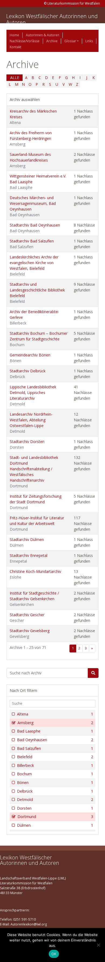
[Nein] (98, 945)
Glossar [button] (70, 41)
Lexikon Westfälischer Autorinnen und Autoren (52, 19)
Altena (55, 714)
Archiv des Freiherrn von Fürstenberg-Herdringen (31, 138)
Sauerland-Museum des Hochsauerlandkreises (30, 160)
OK (54, 954)
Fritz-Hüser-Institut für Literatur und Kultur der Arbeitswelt (37, 523)
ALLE (14, 77)
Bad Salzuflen (55, 748)
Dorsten (55, 808)
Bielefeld (55, 756)
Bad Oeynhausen (55, 739)
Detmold (55, 799)
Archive (52, 41)
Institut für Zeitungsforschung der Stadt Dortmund (35, 502)
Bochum (55, 773)
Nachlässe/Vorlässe (25, 41)
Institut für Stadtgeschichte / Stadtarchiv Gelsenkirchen (34, 598)
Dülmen (55, 825)
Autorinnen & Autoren (42, 35)
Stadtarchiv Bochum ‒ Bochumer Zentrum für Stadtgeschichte (39, 339)
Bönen (55, 782)
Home (14, 35)
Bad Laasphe (55, 731)
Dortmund (55, 816)
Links (89, 41)
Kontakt (15, 47)
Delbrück (55, 791)
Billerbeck (55, 765)
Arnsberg (55, 722)
